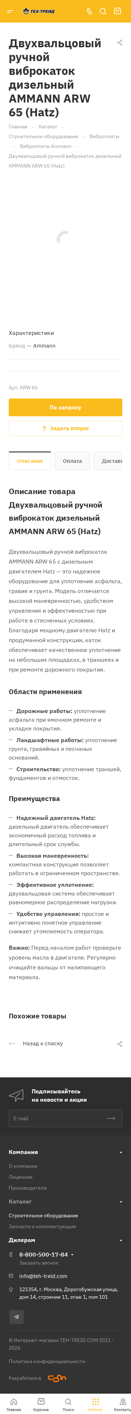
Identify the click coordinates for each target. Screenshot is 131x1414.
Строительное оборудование (43, 1215)
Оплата (72, 460)
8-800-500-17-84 (43, 1254)
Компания (23, 1151)
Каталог (20, 1201)
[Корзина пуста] (117, 11)
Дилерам (22, 1239)
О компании (23, 1166)
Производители (28, 1188)
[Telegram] (16, 1317)
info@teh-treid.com (43, 1276)
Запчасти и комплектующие (42, 1226)
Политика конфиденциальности (47, 1361)
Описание (30, 460)
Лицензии (20, 1177)
